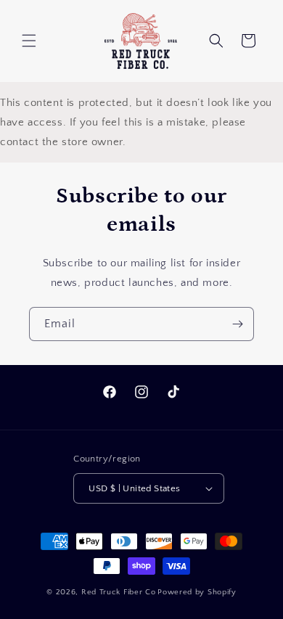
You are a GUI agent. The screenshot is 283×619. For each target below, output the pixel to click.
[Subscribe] (237, 324)
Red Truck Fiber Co (118, 592)
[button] (29, 41)
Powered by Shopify (197, 592)
